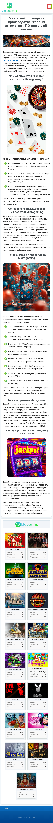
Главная (6, 808)
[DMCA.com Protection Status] (26, 814)
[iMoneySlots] (9, 7)
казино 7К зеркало (11, 60)
